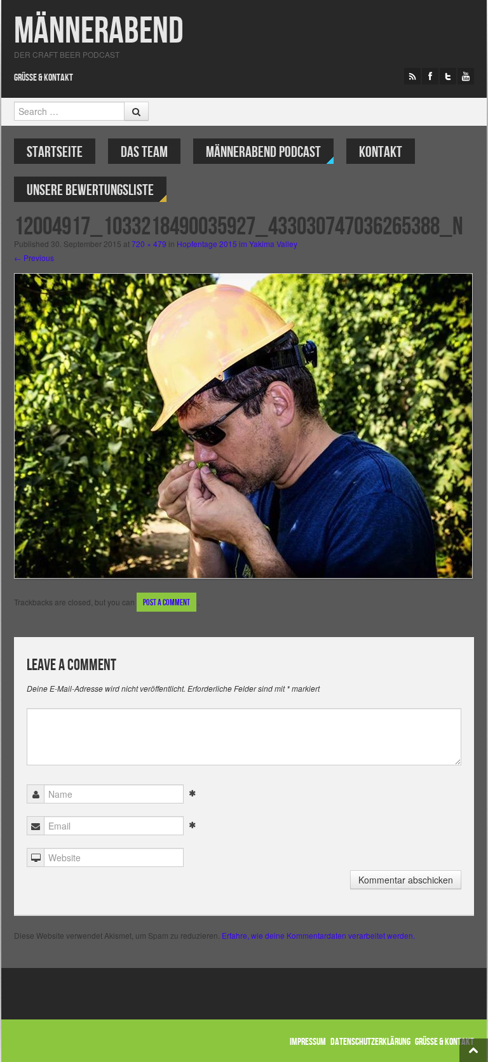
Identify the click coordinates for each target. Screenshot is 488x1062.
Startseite (55, 152)
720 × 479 (149, 243)
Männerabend (99, 31)
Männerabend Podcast (263, 152)
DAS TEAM (144, 152)
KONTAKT (380, 152)
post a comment (166, 602)
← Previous (34, 257)
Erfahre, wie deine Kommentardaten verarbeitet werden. (318, 935)
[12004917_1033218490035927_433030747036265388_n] (243, 424)
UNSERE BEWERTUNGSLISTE (90, 190)
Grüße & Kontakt (43, 78)
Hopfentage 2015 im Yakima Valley (237, 243)
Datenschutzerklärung (370, 1042)
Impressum (308, 1042)
